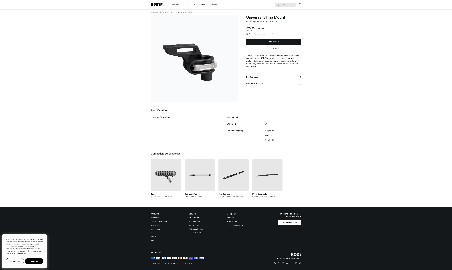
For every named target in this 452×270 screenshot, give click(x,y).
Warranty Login (194, 221)
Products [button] (175, 5)
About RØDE (231, 218)
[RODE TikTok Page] (291, 263)
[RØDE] (157, 4)
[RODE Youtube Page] (287, 263)
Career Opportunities (235, 225)
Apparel (154, 236)
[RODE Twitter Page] (279, 263)
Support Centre (194, 218)
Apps (186, 5)
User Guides (199, 5)
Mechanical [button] (232, 117)
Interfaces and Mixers (159, 221)
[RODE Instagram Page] (283, 263)
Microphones (155, 218)
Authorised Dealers (196, 229)
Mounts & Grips (168, 12)
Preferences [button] (15, 261)
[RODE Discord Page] (300, 263)
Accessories (155, 12)
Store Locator (194, 225)
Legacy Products (195, 233)
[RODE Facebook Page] (275, 263)
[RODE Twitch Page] (296, 263)
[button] (300, 4)
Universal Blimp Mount (184, 12)
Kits (152, 233)
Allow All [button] (34, 261)
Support (213, 5)
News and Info (232, 221)
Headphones (155, 225)
